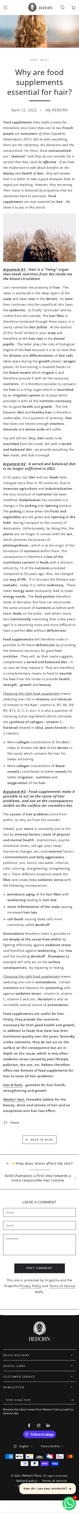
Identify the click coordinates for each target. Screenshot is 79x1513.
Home (33, 59)
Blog (43, 59)
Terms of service (54, 1481)
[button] (62, 7)
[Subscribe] (73, 1400)
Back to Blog (42, 1139)
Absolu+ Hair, (14, 1099)
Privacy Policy (30, 1286)
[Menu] (5, 7)
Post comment (40, 1268)
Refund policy (26, 1481)
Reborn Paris (32, 1475)
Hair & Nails (13, 1085)
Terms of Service (62, 1286)
